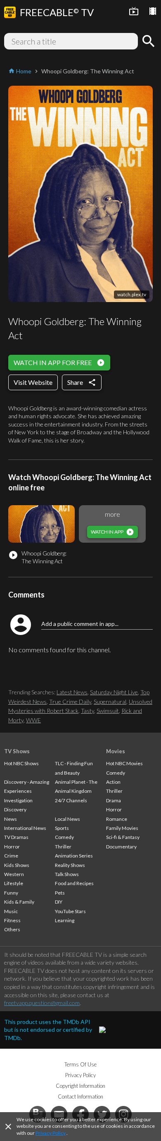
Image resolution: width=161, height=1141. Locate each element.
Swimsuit (108, 710)
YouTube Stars (70, 911)
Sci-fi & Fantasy (123, 837)
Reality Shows (70, 865)
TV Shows (17, 751)
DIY (58, 902)
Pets (60, 893)
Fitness (12, 920)
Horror (12, 846)
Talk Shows (67, 874)
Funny (11, 893)
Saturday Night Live (114, 692)
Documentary (121, 846)
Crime (11, 856)
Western (14, 874)
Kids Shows (16, 865)
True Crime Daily (70, 701)
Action (113, 782)
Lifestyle (13, 883)
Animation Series (74, 856)
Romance (116, 819)
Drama (113, 800)
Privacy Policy (51, 1133)
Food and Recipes (74, 883)
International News (25, 828)
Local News (67, 819)
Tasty (87, 710)
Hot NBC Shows (21, 763)
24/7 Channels (71, 800)
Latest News (72, 692)
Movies (115, 751)
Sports (62, 828)
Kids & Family (19, 902)
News (10, 819)
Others (12, 929)
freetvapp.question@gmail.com (42, 1002)
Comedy (64, 837)
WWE (33, 720)
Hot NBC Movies (124, 763)
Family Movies (122, 828)
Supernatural (110, 701)
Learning (64, 920)
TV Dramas (16, 837)
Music (11, 911)
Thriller (63, 846)
